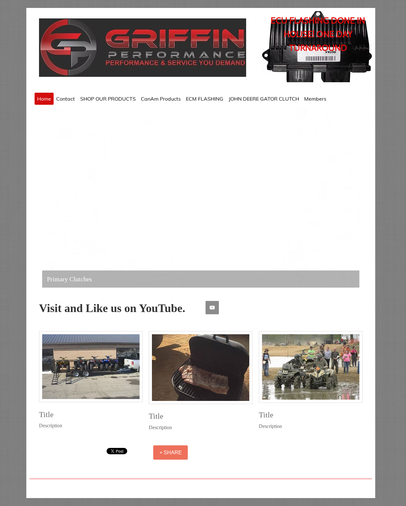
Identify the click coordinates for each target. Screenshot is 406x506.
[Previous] (51, 198)
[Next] (350, 198)
